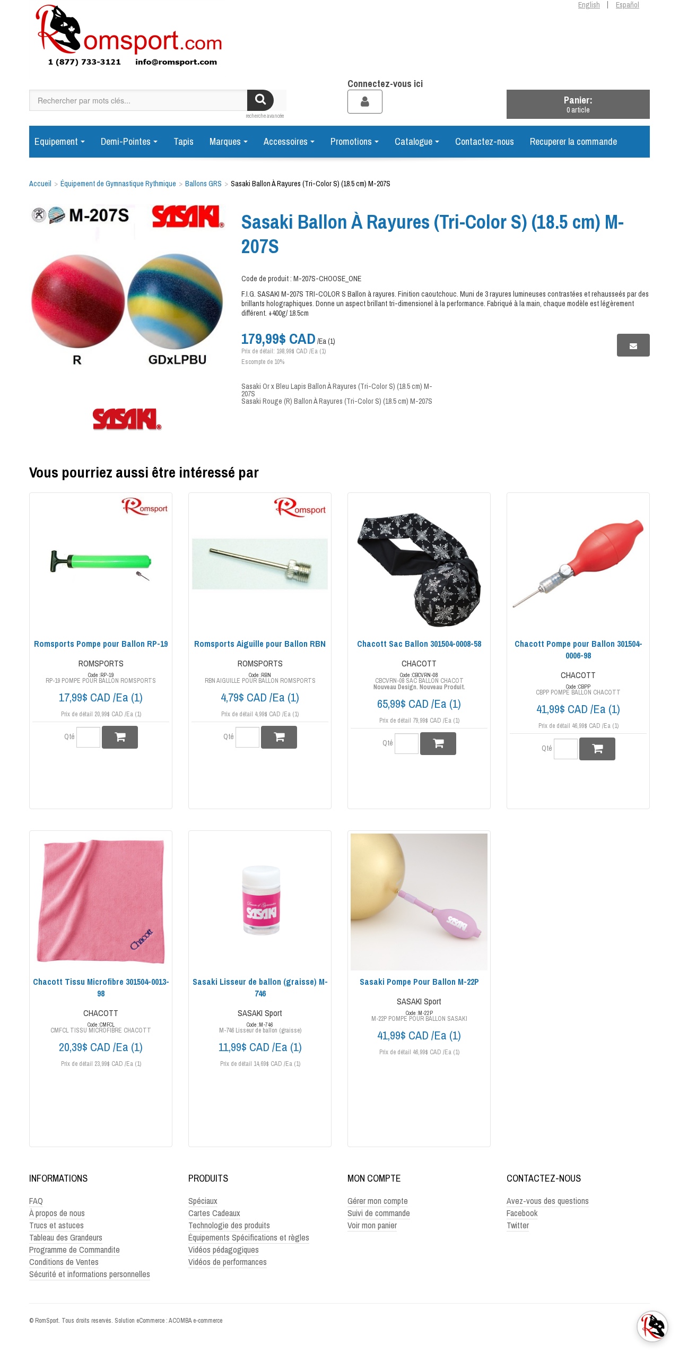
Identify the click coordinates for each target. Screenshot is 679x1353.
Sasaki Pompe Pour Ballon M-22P (419, 981)
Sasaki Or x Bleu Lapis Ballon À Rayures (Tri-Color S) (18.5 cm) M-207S (336, 389)
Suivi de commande (378, 1213)
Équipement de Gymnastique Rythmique (118, 183)
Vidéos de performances (227, 1262)
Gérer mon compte (377, 1201)
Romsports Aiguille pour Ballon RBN (260, 643)
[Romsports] (127, 39)
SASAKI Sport (260, 1013)
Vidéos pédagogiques (223, 1249)
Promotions (351, 141)
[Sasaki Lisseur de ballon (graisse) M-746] (259, 902)
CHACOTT (419, 663)
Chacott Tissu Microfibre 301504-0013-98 (101, 987)
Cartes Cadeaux (214, 1213)
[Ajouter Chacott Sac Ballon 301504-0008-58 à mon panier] (438, 743)
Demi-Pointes (126, 141)
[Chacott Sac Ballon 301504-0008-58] (419, 564)
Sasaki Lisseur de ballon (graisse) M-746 (260, 987)
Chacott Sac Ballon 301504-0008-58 (419, 643)
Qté (69, 736)
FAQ (36, 1201)
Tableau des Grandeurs (65, 1237)
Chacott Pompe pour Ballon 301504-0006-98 (578, 649)
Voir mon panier (372, 1225)
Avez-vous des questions (548, 1201)
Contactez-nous (484, 141)
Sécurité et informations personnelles (89, 1274)
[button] (578, 104)
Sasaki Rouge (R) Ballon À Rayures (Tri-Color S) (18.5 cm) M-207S (336, 401)
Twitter (518, 1225)
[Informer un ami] (633, 345)
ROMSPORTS (101, 663)
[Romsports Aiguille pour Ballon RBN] (259, 564)
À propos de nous (57, 1213)
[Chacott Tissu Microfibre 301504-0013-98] (100, 902)
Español (627, 5)
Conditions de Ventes (64, 1262)
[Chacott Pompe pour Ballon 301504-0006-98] (578, 564)
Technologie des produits (229, 1225)
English (589, 5)
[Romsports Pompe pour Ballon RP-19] (100, 564)
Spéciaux (202, 1201)
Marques (225, 141)
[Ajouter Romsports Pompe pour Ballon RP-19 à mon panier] (120, 737)
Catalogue (413, 141)
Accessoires (286, 141)
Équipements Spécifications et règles (248, 1237)
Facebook (522, 1213)
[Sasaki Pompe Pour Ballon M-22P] (419, 902)
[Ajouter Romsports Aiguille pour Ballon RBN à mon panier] (279, 737)
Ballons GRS (203, 183)
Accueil (40, 183)
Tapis (183, 141)
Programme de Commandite (74, 1249)
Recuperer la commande (573, 141)
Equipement (56, 141)
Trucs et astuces (56, 1225)
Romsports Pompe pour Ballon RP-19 (101, 643)
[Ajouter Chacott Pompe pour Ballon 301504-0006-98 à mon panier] (597, 749)
